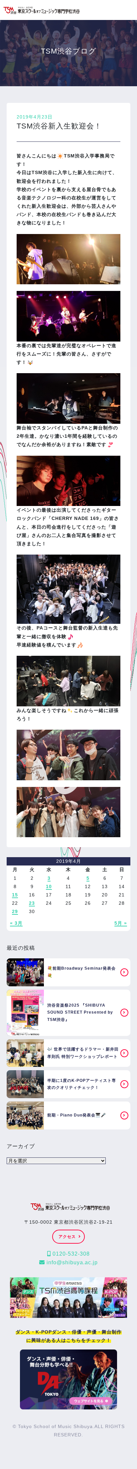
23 (32, 903)
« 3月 (16, 923)
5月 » (120, 923)
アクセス (67, 1236)
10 (49, 886)
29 (15, 911)
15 (15, 894)
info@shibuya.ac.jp (71, 1262)
